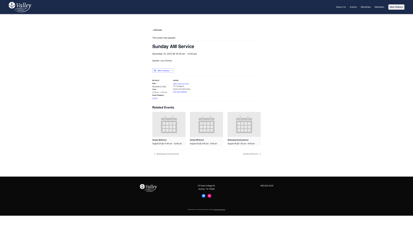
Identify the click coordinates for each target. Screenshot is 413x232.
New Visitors (396, 7)
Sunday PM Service (197, 140)
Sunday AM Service (159, 140)
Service (155, 98)
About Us (341, 7)
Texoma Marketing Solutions (219, 209)
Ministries (366, 7)
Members (379, 7)
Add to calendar (163, 70)
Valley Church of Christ (181, 83)
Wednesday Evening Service (238, 140)
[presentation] (168, 124)
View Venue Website (180, 92)
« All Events (157, 30)
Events (353, 7)
